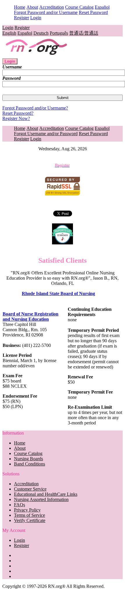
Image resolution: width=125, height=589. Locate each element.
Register (21, 17)
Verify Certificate (29, 520)
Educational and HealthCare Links (45, 494)
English (9, 33)
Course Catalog (79, 7)
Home (19, 7)
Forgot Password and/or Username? (35, 107)
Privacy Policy (27, 509)
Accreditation (51, 7)
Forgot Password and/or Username (46, 12)
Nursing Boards (28, 458)
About (32, 7)
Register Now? (16, 118)
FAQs (19, 504)
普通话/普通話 (83, 33)
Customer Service (30, 488)
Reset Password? (17, 113)
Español (102, 7)
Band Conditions (29, 463)
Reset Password (93, 12)
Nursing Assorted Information (41, 499)
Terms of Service (29, 515)
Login (35, 17)
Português (59, 33)
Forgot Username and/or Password (46, 133)
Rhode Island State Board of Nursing (58, 293)
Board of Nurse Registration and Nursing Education (30, 316)
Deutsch (41, 33)
